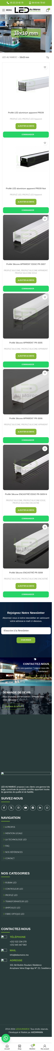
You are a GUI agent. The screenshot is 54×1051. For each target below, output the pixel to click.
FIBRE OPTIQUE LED (14, 914)
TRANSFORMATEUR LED (16, 901)
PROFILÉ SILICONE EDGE (26, 273)
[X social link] (11, 808)
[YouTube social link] (26, 808)
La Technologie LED (16, 840)
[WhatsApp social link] (47, 808)
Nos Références (14, 852)
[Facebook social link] (4, 808)
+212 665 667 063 (18, 945)
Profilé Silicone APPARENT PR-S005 (25, 343)
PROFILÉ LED (15, 119)
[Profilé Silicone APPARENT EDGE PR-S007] (26, 237)
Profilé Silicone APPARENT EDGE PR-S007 (26, 264)
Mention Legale (13, 833)
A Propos (10, 827)
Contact (10, 858)
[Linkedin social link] (40, 808)
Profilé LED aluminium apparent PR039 (26, 112)
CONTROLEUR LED (14, 889)
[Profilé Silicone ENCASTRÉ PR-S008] (26, 545)
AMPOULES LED (12, 908)
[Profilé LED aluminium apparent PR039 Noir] (26, 161)
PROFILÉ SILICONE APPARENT (34, 271)
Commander (28, 134)
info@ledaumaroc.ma (19, 955)
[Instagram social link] (18, 808)
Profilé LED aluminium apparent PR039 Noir (26, 188)
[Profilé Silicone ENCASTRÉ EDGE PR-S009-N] (26, 467)
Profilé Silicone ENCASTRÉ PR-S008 (26, 572)
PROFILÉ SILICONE (12, 271)
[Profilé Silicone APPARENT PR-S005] (26, 316)
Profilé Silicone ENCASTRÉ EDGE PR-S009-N (26, 494)
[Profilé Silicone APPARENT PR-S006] (26, 391)
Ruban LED (11, 883)
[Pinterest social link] (33, 808)
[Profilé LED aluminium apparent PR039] (26, 86)
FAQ (7, 846)
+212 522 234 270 (18, 942)
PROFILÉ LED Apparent (32, 119)
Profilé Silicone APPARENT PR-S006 (25, 418)
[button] (26, 126)
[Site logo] (27, 10)
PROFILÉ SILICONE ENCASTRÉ (26, 503)
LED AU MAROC (9, 57)
